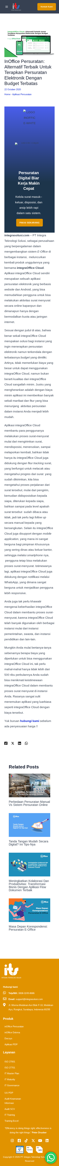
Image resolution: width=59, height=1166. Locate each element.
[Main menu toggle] (6, 7)
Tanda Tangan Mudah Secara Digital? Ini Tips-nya (28, 843)
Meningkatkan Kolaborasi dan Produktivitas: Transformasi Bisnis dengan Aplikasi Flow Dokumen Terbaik (29, 885)
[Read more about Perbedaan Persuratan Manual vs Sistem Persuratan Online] (29, 785)
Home (7, 94)
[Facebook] (5, 743)
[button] (46, 6)
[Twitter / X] (12, 743)
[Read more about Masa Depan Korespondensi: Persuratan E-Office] (29, 910)
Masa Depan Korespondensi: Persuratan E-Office (28, 928)
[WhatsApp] (26, 743)
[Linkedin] (19, 743)
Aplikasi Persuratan (21, 94)
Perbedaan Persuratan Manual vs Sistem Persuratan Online (29, 803)
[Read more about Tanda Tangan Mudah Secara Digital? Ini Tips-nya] (29, 824)
